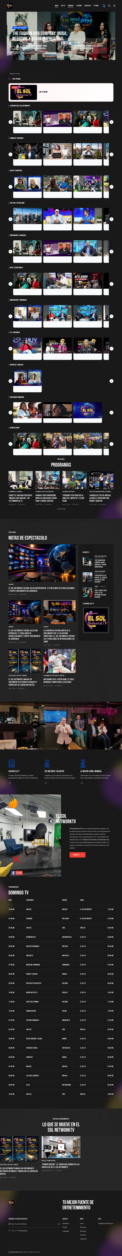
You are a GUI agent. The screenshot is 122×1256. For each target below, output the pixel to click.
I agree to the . (77, 633)
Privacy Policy (81, 633)
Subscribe (86, 640)
